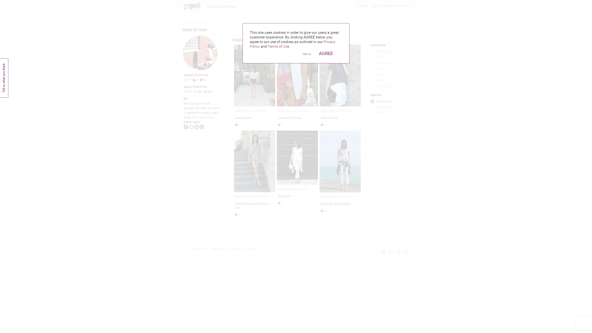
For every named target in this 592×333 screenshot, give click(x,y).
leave (306, 54)
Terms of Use (278, 46)
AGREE (326, 53)
